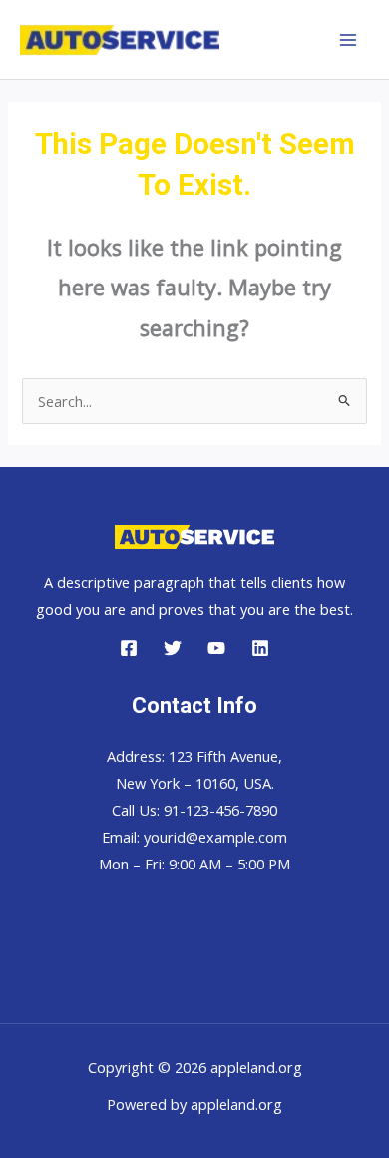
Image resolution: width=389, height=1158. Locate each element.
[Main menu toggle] (348, 40)
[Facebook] (129, 648)
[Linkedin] (260, 648)
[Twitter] (173, 648)
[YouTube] (216, 648)
